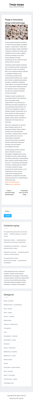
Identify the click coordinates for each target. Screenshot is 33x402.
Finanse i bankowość (11, 324)
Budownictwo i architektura (13, 305)
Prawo (6, 363)
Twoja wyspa (16, 4)
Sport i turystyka (9, 375)
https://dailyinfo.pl (15, 184)
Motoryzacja (8, 359)
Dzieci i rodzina (9, 316)
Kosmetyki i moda (10, 340)
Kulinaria (7, 344)
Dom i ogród (8, 308)
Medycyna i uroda (10, 355)
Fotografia (7, 328)
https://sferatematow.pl (12, 182)
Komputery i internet (10, 336)
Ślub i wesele (8, 371)
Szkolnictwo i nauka (10, 379)
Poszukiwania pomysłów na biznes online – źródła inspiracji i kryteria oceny (15, 234)
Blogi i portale (8, 301)
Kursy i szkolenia (9, 348)
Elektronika (7, 320)
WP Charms (19, 398)
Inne (5, 332)
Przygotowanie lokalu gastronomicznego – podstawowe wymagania (15, 260)
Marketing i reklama (10, 352)
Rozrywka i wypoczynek (12, 367)
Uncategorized (9, 383)
